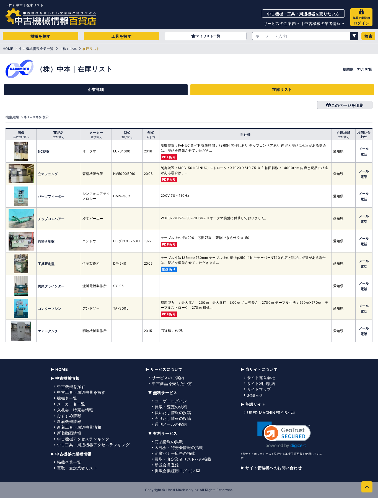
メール (364, 149)
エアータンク (48, 331)
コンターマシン (49, 309)
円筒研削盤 (46, 241)
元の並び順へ (21, 137)
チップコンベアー (51, 219)
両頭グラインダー (51, 286)
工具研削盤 (46, 264)
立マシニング (48, 174)
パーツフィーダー (51, 196)
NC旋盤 (44, 151)
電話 (364, 154)
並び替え (58, 137)
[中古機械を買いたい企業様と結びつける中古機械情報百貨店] (51, 16)
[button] (284, 435)
